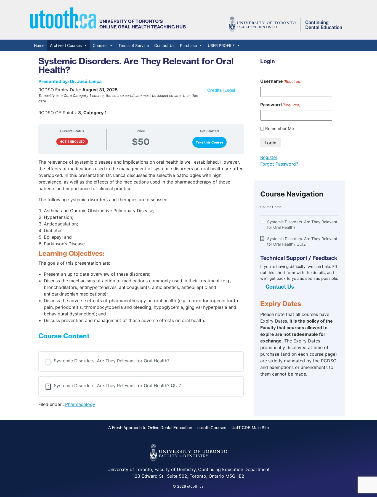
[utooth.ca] (63, 27)
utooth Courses (211, 427)
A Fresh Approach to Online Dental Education (150, 427)
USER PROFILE (221, 45)
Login (270, 142)
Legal (229, 90)
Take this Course (209, 142)
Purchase (188, 45)
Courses (100, 45)
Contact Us (164, 45)
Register (268, 157)
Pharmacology (80, 404)
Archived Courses (66, 45)
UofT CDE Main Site (250, 427)
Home (39, 45)
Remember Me (279, 128)
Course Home (270, 207)
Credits (214, 90)
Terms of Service (133, 45)
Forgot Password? (279, 164)
